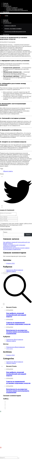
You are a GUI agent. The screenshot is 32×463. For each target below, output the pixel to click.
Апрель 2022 (10, 263)
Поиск (5, 232)
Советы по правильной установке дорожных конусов (14, 245)
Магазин (6, 4)
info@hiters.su (4, 418)
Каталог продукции (6, 428)
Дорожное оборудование (14, 270)
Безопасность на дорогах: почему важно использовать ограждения (16, 248)
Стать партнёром (5, 429)
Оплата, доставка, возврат (14, 9)
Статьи (2, 438)
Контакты (6, 12)
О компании (7, 6)
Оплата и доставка (6, 441)
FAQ (1, 440)
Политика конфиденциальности (17, 10)
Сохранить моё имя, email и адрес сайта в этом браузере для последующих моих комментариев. (16, 225)
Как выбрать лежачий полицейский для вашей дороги (16, 243)
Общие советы (8, 171)
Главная (5, 3)
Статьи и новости (11, 7)
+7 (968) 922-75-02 (6, 421)
